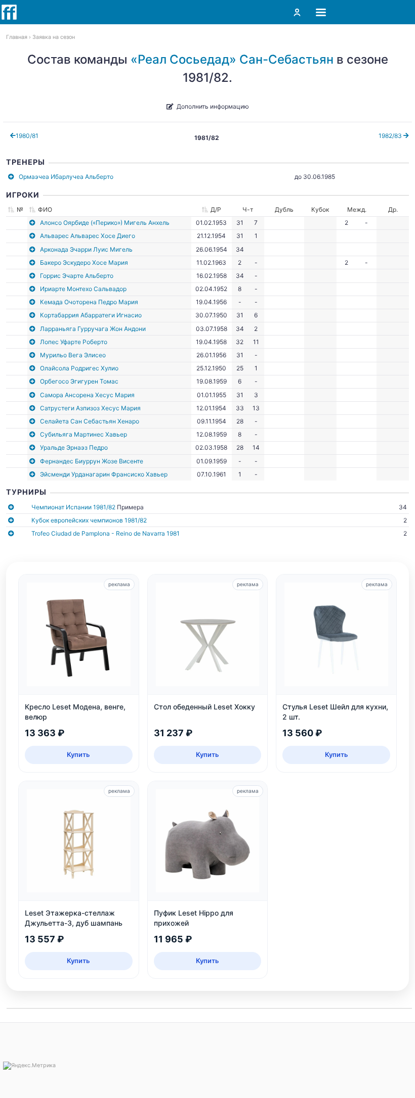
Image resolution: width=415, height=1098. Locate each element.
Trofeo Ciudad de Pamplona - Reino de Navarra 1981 (105, 533)
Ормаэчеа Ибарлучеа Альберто (66, 176)
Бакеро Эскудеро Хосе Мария (84, 262)
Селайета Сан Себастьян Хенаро (89, 421)
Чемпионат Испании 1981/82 (73, 507)
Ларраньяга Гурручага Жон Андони (93, 328)
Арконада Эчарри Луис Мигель (86, 249)
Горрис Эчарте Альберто (76, 275)
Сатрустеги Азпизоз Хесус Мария (90, 408)
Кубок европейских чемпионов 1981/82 (89, 520)
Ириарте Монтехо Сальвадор (83, 289)
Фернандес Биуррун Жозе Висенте (91, 461)
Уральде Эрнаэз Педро (74, 447)
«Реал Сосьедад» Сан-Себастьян (232, 59)
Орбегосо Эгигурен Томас (79, 381)
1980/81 (27, 135)
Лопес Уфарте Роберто (73, 342)
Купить (78, 754)
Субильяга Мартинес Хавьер (83, 434)
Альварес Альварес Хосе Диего (87, 236)
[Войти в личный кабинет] (297, 12)
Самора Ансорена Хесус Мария (87, 395)
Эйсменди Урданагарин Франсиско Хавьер (104, 474)
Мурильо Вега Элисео (73, 355)
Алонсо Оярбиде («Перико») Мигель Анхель (105, 222)
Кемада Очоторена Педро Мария (89, 302)
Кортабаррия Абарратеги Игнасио (91, 315)
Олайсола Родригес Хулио (79, 368)
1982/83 (391, 135)
